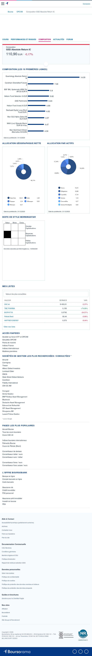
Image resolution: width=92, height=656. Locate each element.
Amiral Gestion (8, 394)
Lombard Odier (8, 371)
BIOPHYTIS (8, 312)
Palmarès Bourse (8, 443)
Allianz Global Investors (11, 368)
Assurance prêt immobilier (12, 498)
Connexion (86, 4)
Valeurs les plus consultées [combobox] (16, 294)
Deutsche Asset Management (13, 402)
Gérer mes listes (9, 326)
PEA (4, 504)
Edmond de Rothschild (11, 405)
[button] (3, 4)
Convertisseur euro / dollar (12, 457)
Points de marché (9, 342)
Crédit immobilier (8, 490)
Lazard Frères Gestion (11, 414)
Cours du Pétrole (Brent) (11, 446)
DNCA (4, 374)
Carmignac (6, 362)
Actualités (58, 39)
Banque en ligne (8, 476)
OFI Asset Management (11, 408)
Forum (69, 39)
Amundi (5, 359)
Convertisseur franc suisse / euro (14, 465)
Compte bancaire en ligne (12, 479)
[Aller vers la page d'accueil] (7, 4)
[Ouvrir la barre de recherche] (76, 3)
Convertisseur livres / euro (12, 462)
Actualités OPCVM (9, 339)
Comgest (5, 391)
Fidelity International (10, 383)
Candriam (6, 380)
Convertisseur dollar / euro (12, 454)
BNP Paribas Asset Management (14, 396)
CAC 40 (7, 304)
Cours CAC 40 (7, 435)
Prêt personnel (8, 493)
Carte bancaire (8, 482)
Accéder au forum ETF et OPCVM (15, 337)
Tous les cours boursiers (11, 432)
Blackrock (6, 399)
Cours (5, 39)
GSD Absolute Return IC (18, 49)
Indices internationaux (10, 348)
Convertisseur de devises (12, 451)
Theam (5, 365)
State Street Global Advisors (13, 377)
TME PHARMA (9, 308)
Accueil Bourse (8, 429)
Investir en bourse (9, 501)
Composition (45, 39)
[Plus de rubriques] (87, 39)
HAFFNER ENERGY (11, 320)
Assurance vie (7, 487)
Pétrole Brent (8, 316)
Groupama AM (8, 411)
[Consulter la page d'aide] (80, 3)
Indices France (8, 345)
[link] (18, 523)
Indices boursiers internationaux (14, 440)
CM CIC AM (6, 385)
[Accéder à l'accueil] (3, 11)
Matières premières (9, 351)
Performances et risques (23, 39)
